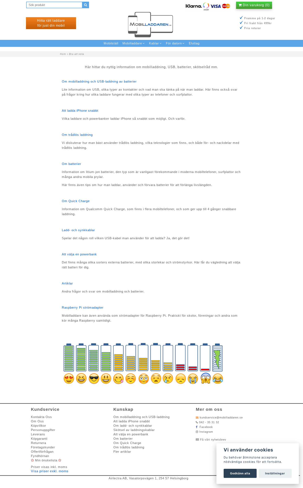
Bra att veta (76, 54)
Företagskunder (43, 447)
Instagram (206, 431)
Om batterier (71, 164)
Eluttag (194, 43)
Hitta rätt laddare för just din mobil (51, 23)
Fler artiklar (122, 451)
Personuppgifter (43, 430)
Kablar (154, 43)
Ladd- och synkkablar (78, 230)
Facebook (205, 427)
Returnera (38, 443)
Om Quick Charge (76, 201)
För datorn (174, 43)
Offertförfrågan (42, 451)
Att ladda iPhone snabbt (80, 110)
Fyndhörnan (40, 456)
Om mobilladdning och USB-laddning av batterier (99, 81)
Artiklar (67, 283)
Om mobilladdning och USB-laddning (141, 417)
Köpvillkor (38, 425)
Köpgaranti (39, 438)
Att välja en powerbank (79, 254)
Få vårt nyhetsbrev (213, 439)
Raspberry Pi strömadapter (82, 307)
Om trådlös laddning (77, 134)
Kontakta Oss (41, 417)
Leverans (38, 434)
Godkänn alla (240, 473)
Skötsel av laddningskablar (134, 430)
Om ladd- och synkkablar (132, 425)
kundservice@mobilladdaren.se (221, 417)
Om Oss (37, 421)
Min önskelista (46, 460)
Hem (63, 54)
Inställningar (275, 473)
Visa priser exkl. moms (49, 471)
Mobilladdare (132, 43)
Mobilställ (111, 43)
